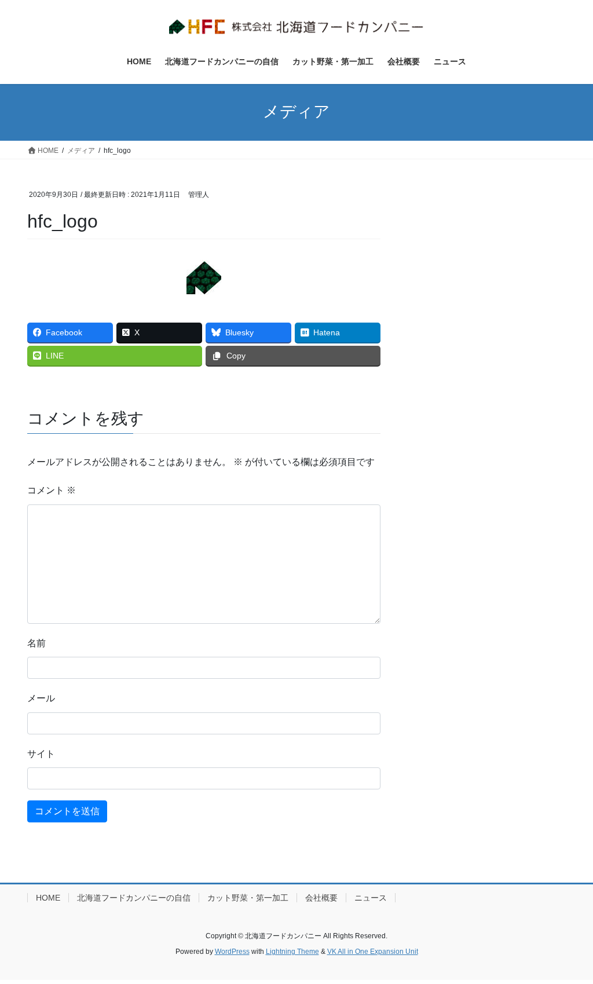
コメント (51, 490)
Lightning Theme (292, 952)
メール (41, 698)
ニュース (370, 897)
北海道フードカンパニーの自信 (134, 897)
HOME (48, 897)
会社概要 (321, 897)
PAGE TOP (567, 944)
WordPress (232, 952)
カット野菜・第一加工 (247, 897)
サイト (41, 754)
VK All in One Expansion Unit (372, 952)
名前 (36, 643)
